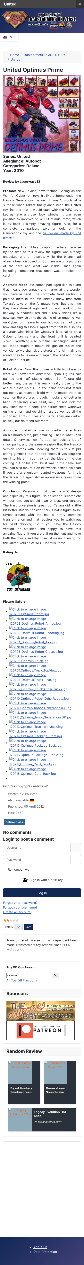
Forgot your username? (20, 907)
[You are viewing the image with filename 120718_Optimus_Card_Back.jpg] (45, 771)
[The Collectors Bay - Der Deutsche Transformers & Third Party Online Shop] (40, 1011)
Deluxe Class (14, 822)
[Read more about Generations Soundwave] (55, 1072)
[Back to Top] (77, 1258)
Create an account (17, 912)
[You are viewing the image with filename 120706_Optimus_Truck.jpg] (45, 658)
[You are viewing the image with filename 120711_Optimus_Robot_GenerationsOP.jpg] (45, 705)
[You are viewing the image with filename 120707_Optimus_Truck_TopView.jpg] (45, 668)
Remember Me (18, 869)
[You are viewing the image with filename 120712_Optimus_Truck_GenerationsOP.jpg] (45, 714)
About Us (17, 950)
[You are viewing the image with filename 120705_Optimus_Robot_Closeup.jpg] (45, 649)
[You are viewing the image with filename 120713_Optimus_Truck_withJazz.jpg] (45, 724)
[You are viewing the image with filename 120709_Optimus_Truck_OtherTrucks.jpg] (45, 686)
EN (10, 37)
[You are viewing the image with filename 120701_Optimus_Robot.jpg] (45, 611)
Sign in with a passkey (46, 880)
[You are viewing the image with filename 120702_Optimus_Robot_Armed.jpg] (45, 621)
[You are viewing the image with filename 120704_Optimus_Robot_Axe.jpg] (45, 639)
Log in (42, 893)
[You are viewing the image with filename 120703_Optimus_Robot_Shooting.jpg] (45, 630)
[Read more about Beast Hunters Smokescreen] (20, 1072)
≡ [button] (79, 4)
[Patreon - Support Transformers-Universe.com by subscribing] (40, 1030)
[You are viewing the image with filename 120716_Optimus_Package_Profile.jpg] (45, 752)
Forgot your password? (20, 903)
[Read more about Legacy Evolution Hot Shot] (20, 1119)
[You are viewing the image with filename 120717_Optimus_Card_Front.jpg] (45, 761)
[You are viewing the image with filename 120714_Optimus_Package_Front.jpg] (45, 733)
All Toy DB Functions (21, 980)
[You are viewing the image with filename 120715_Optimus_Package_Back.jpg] (45, 743)
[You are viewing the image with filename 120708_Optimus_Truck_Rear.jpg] (45, 677)
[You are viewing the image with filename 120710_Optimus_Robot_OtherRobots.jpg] (45, 696)
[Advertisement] (42, 1187)
